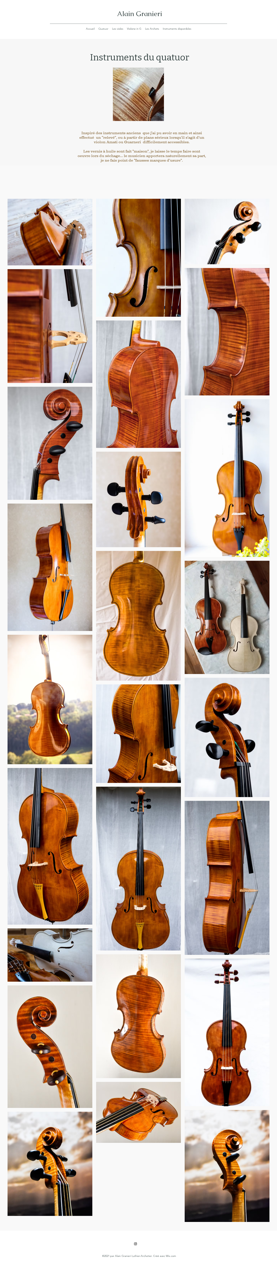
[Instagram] (135, 1244)
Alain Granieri (139, 13)
